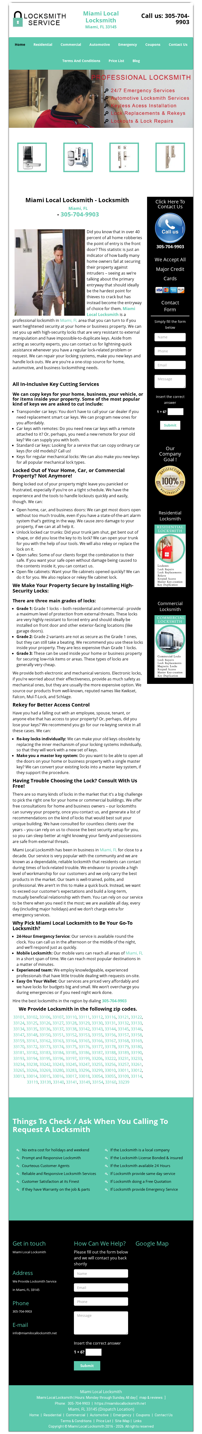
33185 (71, 1052)
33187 (97, 1052)
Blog (136, 60)
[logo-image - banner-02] (101, 99)
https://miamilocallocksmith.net (120, 1403)
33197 (71, 1058)
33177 (97, 1046)
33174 (58, 1046)
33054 (97, 1076)
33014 (31, 1076)
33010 (110, 1070)
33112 (97, 1017)
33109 (123, 1076)
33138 (71, 1029)
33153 (84, 1035)
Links (138, 1421)
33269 (44, 1070)
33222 (110, 1058)
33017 (71, 1076)
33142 (84, 1029)
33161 (31, 1040)
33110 (71, 1017)
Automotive (99, 44)
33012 (136, 1070)
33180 (136, 1046)
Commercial (71, 44)
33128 (71, 1023)
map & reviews (151, 1398)
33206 (97, 1058)
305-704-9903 (177, 19)
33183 (44, 1052)
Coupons (152, 44)
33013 (18, 1076)
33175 (71, 1046)
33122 (136, 1017)
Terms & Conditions (76, 1421)
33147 (18, 1035)
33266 (31, 1070)
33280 (58, 1070)
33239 (123, 1082)
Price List (116, 60)
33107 (58, 1017)
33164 (71, 1040)
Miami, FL (78, 208)
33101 (18, 1017)
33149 (84, 1082)
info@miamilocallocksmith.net (35, 1333)
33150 (44, 1035)
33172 (31, 1046)
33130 (97, 1023)
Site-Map (122, 1421)
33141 (71, 1082)
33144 (110, 1029)
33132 (123, 1023)
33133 (136, 1023)
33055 (110, 1076)
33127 (58, 1023)
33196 (58, 1058)
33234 (18, 1064)
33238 (31, 1064)
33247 (84, 1064)
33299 (97, 1070)
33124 (18, 1023)
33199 (84, 1058)
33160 (110, 1082)
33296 (84, 1070)
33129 (84, 1023)
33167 (110, 1040)
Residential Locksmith (170, 516)
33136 (44, 1029)
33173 (44, 1046)
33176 (84, 1046)
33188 (110, 1052)
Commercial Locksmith (170, 606)
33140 (58, 1082)
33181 (18, 1052)
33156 (110, 1035)
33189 (123, 1052)
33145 (123, 1029)
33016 (58, 1076)
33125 (31, 1023)
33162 (44, 1040)
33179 (123, 1046)
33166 (97, 1040)
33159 (18, 1040)
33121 (123, 1017)
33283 (71, 1070)
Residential (43, 44)
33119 (32, 1082)
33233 (136, 1058)
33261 (136, 1064)
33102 (31, 1017)
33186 (84, 1052)
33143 (97, 1029)
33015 (44, 1076)
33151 (58, 1035)
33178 (110, 1046)
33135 (31, 1029)
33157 (123, 1035)
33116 (110, 1017)
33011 (123, 1070)
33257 (123, 1064)
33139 (45, 1082)
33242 (44, 1064)
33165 (84, 1040)
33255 (97, 1064)
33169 (136, 1040)
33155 (97, 1035)
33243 (58, 1064)
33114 (136, 1076)
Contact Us (178, 44)
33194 (31, 1058)
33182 (31, 1052)
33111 (84, 1017)
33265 (18, 1070)
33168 (123, 1040)
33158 (136, 1035)
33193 (18, 1058)
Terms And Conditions (81, 60)
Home (20, 44)
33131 (110, 1023)
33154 (97, 1082)
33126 (44, 1023)
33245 (71, 1064)
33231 (123, 1058)
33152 (71, 1035)
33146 (136, 1029)
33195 (44, 1058)
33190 (136, 1052)
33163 (58, 1040)
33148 (31, 1035)
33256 (110, 1064)
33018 (84, 1076)
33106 (44, 1017)
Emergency (127, 44)
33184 (58, 1052)
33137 (58, 1029)
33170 (18, 1046)
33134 (18, 1029)
